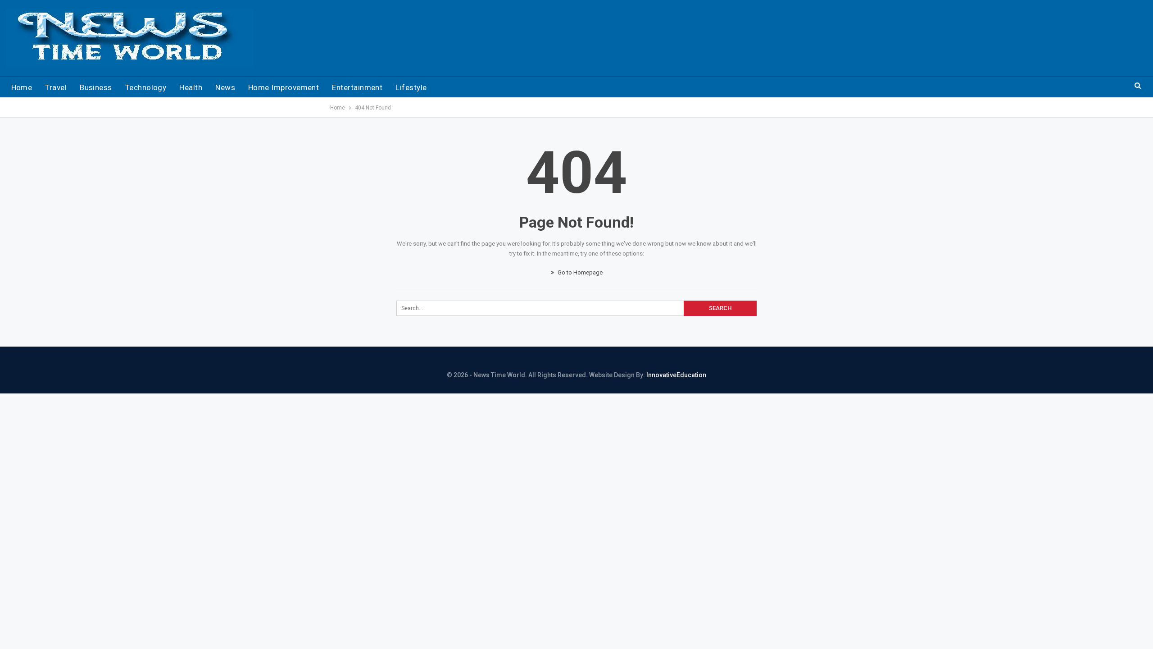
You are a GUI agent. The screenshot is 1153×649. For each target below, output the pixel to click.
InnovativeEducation (676, 375)
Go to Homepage (579, 272)
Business (96, 87)
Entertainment (357, 87)
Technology (146, 87)
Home (21, 87)
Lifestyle (411, 87)
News (225, 87)
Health (190, 87)
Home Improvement (283, 87)
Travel (56, 87)
